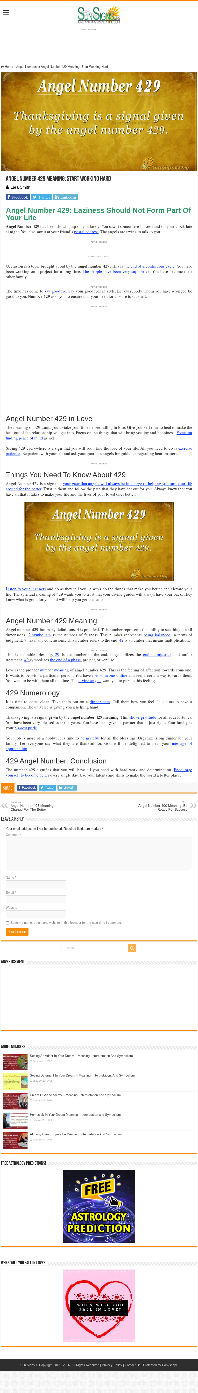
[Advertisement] (99, 997)
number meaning (54, 670)
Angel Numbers (27, 67)
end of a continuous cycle (153, 266)
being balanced (157, 635)
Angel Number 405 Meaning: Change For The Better (33, 806)
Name (11, 877)
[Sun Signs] (99, 14)
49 (27, 659)
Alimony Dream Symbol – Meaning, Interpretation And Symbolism (76, 1134)
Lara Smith (20, 187)
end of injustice (157, 654)
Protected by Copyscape (160, 1365)
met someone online (109, 675)
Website (11, 907)
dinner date (100, 701)
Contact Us (133, 1365)
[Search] (132, 948)
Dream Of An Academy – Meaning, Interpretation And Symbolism (75, 1095)
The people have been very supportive (116, 271)
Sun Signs (27, 1365)
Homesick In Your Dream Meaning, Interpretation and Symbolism (75, 1114)
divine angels (89, 680)
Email (11, 892)
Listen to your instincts (26, 589)
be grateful (89, 738)
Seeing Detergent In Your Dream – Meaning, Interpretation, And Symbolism (82, 1075)
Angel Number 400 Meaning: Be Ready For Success (162, 806)
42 (121, 640)
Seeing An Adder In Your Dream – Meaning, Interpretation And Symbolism (81, 1056)
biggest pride (25, 728)
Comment (13, 835)
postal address (86, 231)
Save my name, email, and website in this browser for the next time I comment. (66, 922)
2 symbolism (39, 635)
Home (8, 67)
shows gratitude (142, 717)
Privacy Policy (112, 1365)
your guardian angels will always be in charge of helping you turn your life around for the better (99, 486)
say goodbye (55, 291)
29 (56, 654)
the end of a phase (65, 659)
